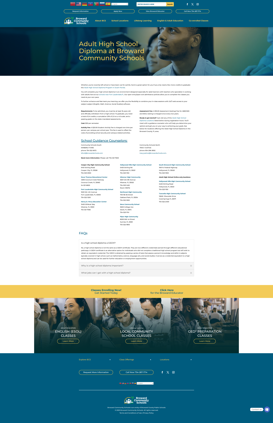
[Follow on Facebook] (187, 4)
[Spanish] (108, 4)
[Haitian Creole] (90, 4)
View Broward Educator (155, 11)
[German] (84, 4)
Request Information (80, 11)
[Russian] (102, 4)
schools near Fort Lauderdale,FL (111, 95)
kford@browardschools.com (92, 153)
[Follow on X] (192, 4)
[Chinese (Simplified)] (73, 4)
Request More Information (96, 372)
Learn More (68, 341)
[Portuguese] (96, 4)
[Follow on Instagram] (197, 4)
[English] (78, 4)
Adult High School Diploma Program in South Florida (104, 88)
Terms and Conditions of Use (131, 413)
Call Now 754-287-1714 (192, 11)
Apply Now (118, 11)
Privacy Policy (148, 413)
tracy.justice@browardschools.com (153, 153)
